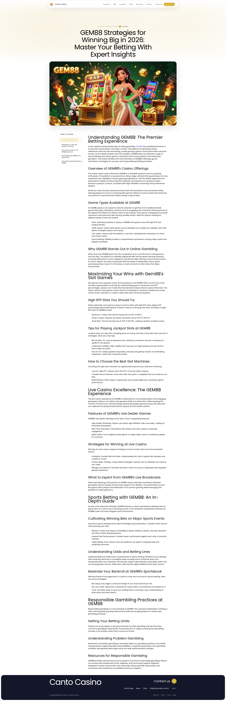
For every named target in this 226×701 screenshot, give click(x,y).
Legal (174, 695)
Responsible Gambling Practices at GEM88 (72, 162)
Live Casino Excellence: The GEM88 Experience (70, 151)
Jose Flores (125, 26)
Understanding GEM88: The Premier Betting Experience (70, 139)
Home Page (128, 688)
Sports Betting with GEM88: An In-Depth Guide (71, 156)
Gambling (101, 26)
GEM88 (139, 146)
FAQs (145, 688)
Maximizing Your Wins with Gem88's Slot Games (69, 145)
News (138, 688)
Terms (169, 695)
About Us (156, 695)
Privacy (163, 695)
